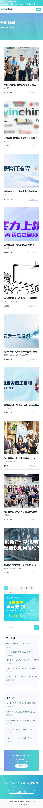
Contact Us (21, 766)
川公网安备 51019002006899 (21, 804)
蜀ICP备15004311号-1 (31, 801)
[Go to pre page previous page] (21, 592)
